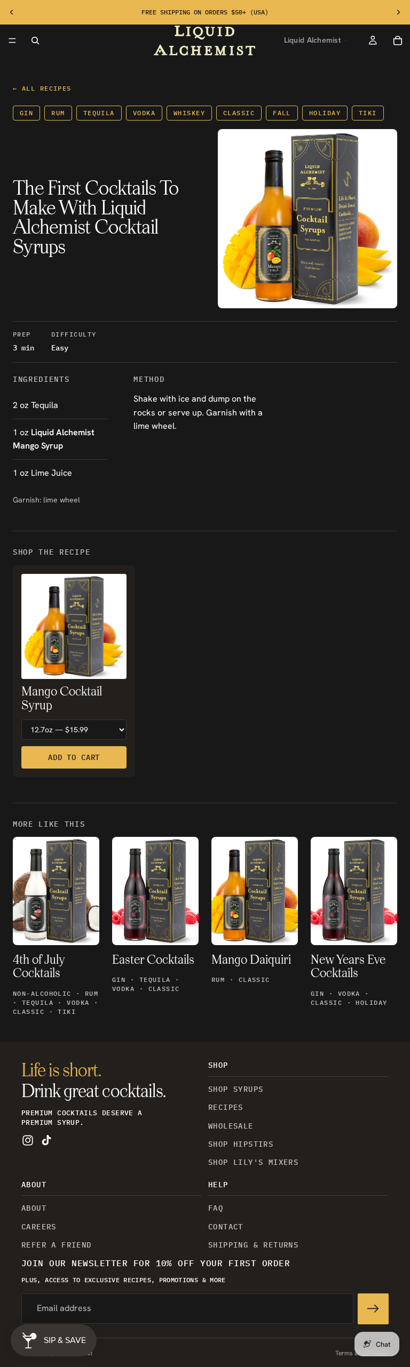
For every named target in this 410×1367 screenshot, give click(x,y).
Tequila (99, 113)
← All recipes (42, 88)
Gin (26, 113)
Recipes (225, 1107)
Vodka (144, 113)
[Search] (35, 40)
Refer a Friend (56, 1245)
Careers (39, 1226)
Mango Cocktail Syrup (61, 699)
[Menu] (12, 40)
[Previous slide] (11, 12)
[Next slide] (398, 12)
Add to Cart (74, 757)
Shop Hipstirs (240, 1144)
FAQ (215, 1208)
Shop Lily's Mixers (253, 1162)
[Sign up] (373, 1308)
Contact (225, 1226)
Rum (58, 113)
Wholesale (231, 1125)
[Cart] (398, 40)
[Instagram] (27, 1140)
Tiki (368, 113)
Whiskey (189, 113)
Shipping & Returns (253, 1245)
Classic (239, 113)
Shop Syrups (235, 1088)
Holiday (325, 113)
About (33, 1208)
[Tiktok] (46, 1140)
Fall (282, 113)
